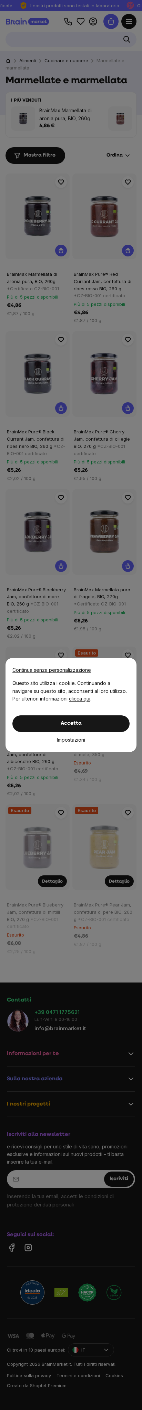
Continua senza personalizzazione (51, 670)
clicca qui (79, 699)
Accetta (71, 723)
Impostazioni (71, 740)
